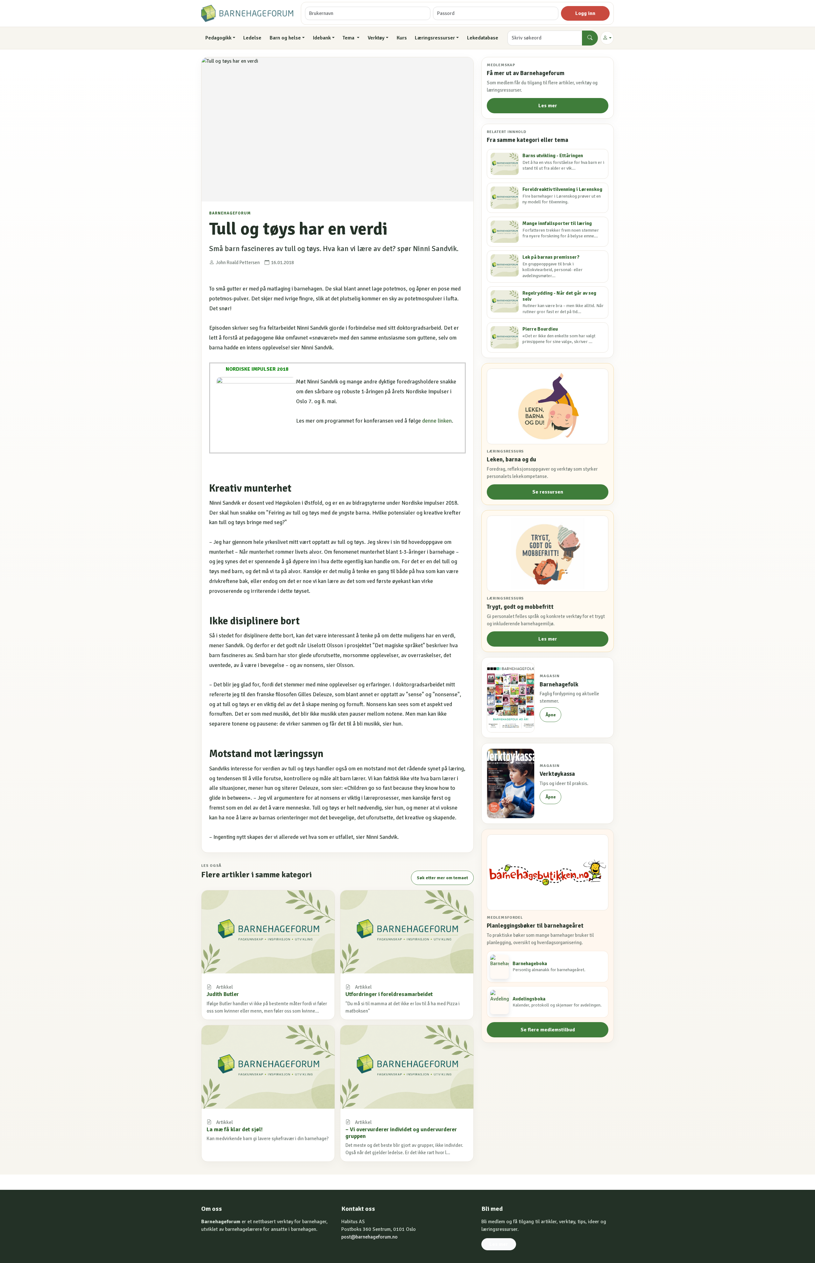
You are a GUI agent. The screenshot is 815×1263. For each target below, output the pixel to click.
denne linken (437, 420)
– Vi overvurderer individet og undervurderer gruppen (401, 1133)
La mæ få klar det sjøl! (235, 1129)
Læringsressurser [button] (435, 38)
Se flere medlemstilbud (548, 1030)
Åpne (550, 715)
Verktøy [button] (376, 38)
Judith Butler (223, 994)
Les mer (547, 105)
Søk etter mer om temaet (442, 878)
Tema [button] (349, 38)
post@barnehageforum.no (369, 1237)
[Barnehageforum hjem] (247, 13)
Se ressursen (547, 492)
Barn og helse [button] (285, 38)
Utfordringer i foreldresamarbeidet (389, 994)
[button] (607, 38)
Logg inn (585, 13)
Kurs (402, 38)
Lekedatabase (482, 38)
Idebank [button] (322, 38)
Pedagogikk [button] (218, 38)
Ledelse (252, 38)
